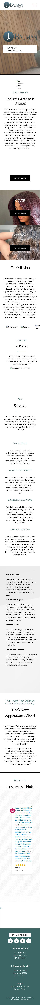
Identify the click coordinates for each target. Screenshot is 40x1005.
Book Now (20, 178)
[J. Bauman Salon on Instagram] (28, 940)
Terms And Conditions (20, 986)
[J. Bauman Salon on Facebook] (22, 940)
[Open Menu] (35, 5)
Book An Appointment (15, 49)
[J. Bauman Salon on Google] (10, 940)
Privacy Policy (20, 989)
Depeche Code (25, 1000)
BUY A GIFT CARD (20, 935)
